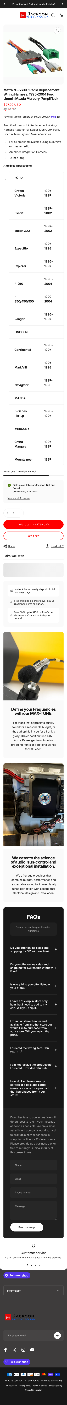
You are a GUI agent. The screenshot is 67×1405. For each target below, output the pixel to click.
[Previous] (5, 4)
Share (11, 546)
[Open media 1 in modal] (57, 30)
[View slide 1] (27, 1265)
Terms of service (40, 1386)
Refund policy (11, 1386)
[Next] (62, 4)
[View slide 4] (40, 1265)
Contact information (33, 1390)
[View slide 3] (36, 1265)
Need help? (57, 546)
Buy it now (33, 535)
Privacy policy (25, 1386)
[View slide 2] (31, 1265)
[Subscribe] (57, 1335)
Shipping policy (55, 1386)
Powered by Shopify (51, 1380)
